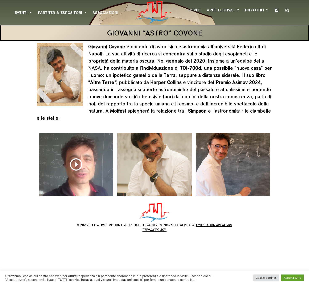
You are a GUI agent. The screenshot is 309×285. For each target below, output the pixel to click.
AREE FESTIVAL (221, 9)
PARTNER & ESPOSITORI (60, 12)
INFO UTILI (254, 9)
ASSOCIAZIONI (105, 12)
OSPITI (195, 9)
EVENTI (21, 12)
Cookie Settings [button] (266, 277)
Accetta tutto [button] (292, 277)
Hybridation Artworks (214, 225)
